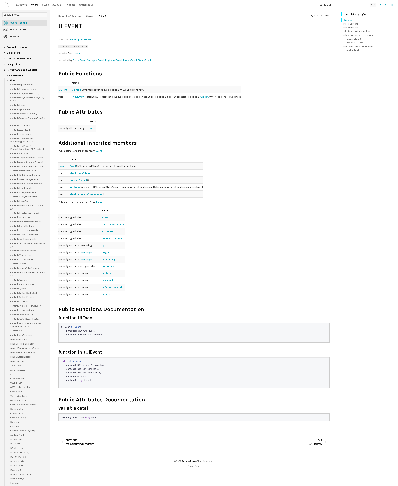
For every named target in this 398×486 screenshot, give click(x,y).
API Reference (74, 16)
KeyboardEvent (113, 60)
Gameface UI (86, 5)
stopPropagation (80, 172)
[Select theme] (392, 5)
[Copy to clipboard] (325, 326)
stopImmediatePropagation (86, 193)
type (104, 245)
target (105, 252)
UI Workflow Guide (52, 5)
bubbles (106, 273)
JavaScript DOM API (79, 39)
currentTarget (110, 259)
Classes (89, 16)
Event (77, 53)
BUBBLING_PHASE (112, 238)
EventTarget (86, 252)
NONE (105, 217)
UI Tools (70, 5)
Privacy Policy (194, 466)
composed (108, 294)
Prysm (34, 5)
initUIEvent (78, 96)
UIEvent (62, 89)
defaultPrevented (112, 287)
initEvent (75, 186)
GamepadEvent (95, 60)
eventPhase (108, 266)
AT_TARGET (109, 231)
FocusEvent (79, 60)
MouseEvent (130, 60)
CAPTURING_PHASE (113, 224)
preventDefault (78, 179)
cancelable (108, 280)
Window (204, 96)
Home (61, 16)
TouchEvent (144, 60)
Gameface (21, 5)
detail (93, 128)
